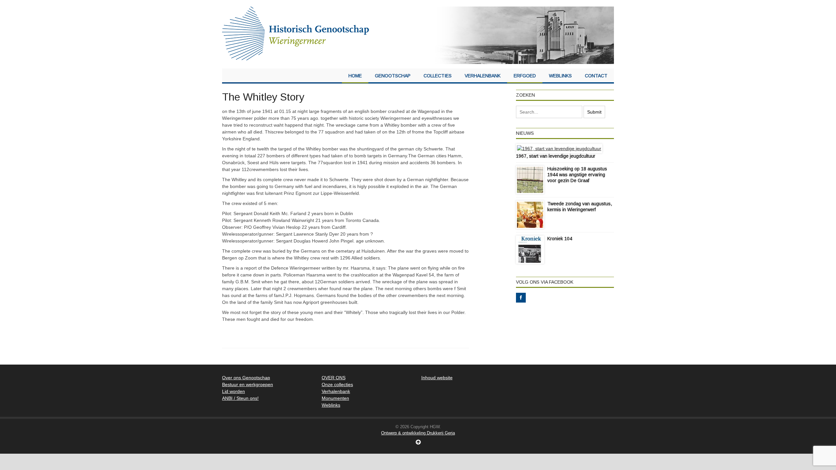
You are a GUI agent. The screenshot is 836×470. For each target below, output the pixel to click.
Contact (596, 75)
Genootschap (392, 75)
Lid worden (233, 391)
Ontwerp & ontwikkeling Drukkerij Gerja (418, 433)
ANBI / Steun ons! (240, 398)
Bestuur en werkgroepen (247, 384)
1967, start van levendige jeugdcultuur (555, 156)
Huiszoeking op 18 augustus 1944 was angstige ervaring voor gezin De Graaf (577, 174)
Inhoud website (437, 377)
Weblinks (560, 75)
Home (355, 75)
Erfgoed (525, 75)
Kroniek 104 (559, 238)
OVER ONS (334, 377)
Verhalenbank (483, 75)
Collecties (438, 75)
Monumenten (335, 398)
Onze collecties (337, 384)
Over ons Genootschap (246, 377)
